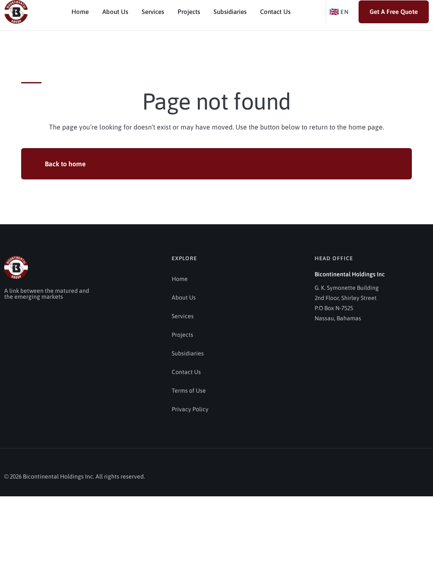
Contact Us (275, 11)
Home (80, 11)
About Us (115, 11)
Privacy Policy (190, 409)
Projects (189, 11)
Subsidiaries (230, 11)
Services (153, 11)
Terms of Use (189, 390)
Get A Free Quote (394, 11)
